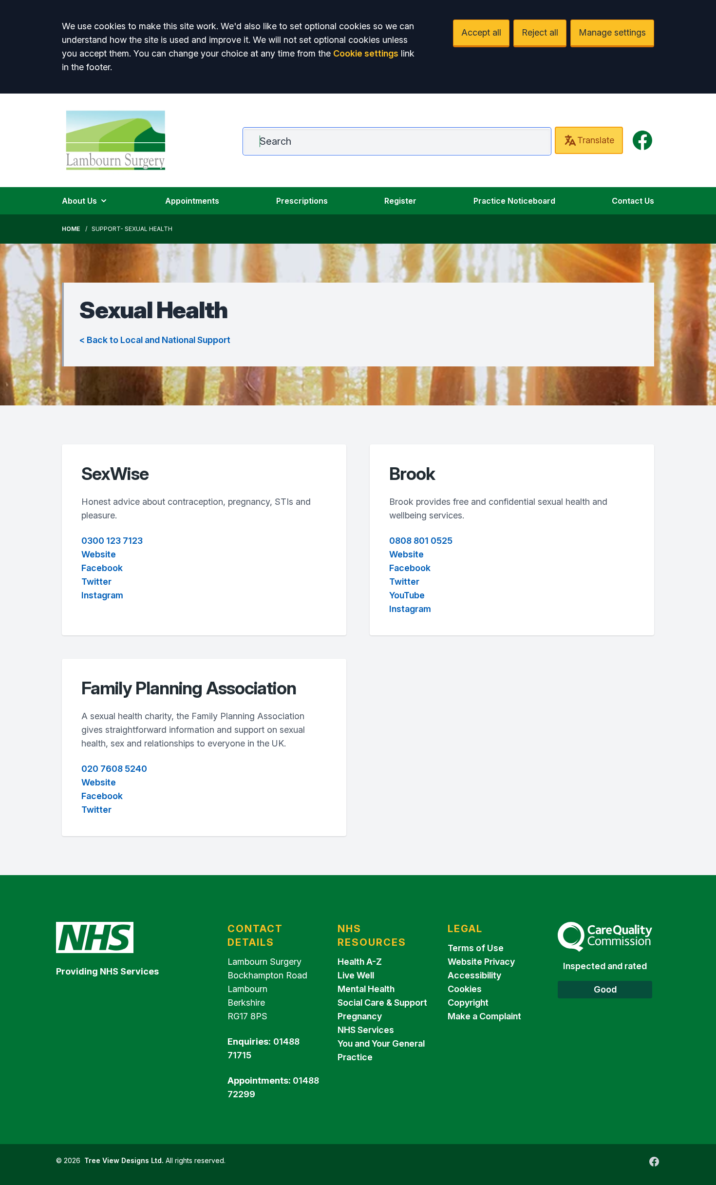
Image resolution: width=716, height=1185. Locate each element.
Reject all (540, 32)
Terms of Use (476, 948)
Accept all (481, 32)
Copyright (468, 1002)
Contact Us (633, 201)
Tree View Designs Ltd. (124, 1160)
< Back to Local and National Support (154, 340)
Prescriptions (302, 201)
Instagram (102, 595)
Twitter (96, 581)
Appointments (192, 201)
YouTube (407, 595)
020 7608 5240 (114, 769)
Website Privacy (481, 961)
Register (400, 201)
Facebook (102, 568)
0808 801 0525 (420, 540)
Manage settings (612, 32)
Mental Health (366, 989)
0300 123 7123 (112, 540)
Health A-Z (360, 961)
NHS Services (366, 1030)
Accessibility (474, 975)
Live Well (356, 975)
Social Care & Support (382, 1002)
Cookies (465, 989)
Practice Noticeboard (514, 201)
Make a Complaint (484, 1016)
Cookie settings (365, 53)
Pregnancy (360, 1016)
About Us (79, 201)
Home (71, 228)
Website (98, 554)
